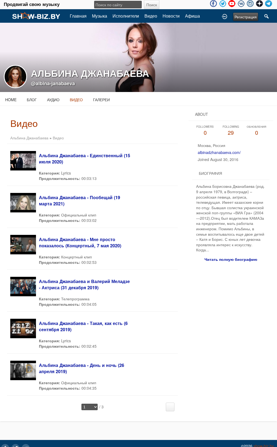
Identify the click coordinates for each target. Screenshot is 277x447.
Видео (150, 16)
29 (231, 130)
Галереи (101, 99)
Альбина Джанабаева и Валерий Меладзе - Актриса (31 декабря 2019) (84, 284)
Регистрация (246, 16)
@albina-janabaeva (53, 83)
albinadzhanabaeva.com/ (219, 152)
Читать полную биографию (231, 259)
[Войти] (224, 16)
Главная (78, 16)
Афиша (192, 16)
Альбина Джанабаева (29, 137)
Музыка (99, 16)
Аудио (53, 99)
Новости (171, 16)
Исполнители (126, 16)
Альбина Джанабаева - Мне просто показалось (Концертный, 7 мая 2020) (80, 242)
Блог (32, 99)
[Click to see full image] (138, 57)
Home (11, 99)
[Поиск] (266, 16)
